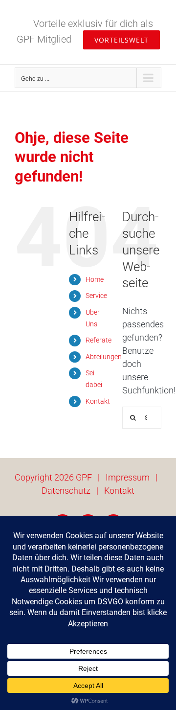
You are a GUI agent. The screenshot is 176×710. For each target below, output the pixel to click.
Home (95, 279)
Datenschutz (66, 490)
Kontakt (98, 401)
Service (96, 295)
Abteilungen (104, 357)
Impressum (128, 477)
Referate (98, 340)
